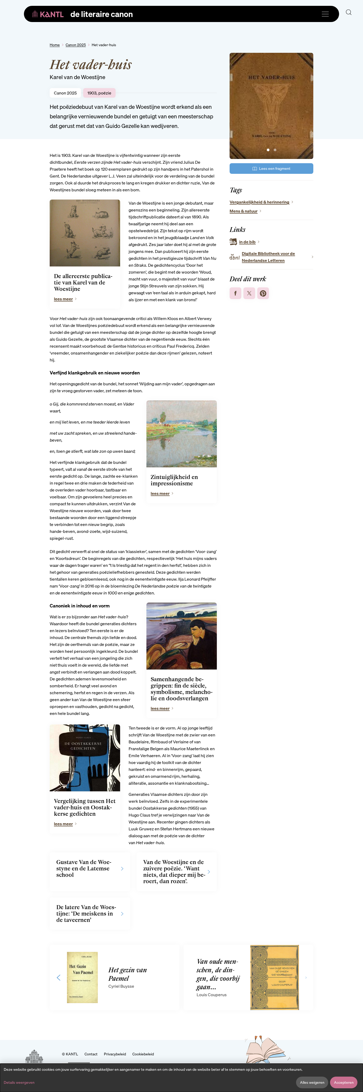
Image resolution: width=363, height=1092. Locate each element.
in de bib (247, 241)
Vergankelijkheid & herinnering (259, 201)
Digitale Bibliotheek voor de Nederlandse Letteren (268, 257)
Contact (91, 1054)
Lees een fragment (274, 168)
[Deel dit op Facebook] (235, 293)
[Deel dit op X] (249, 293)
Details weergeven (19, 1082)
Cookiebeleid (143, 1054)
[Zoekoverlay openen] (348, 12)
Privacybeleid (115, 1054)
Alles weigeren (312, 1082)
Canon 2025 (76, 45)
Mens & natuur (244, 211)
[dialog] (181, 1078)
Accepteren (344, 1082)
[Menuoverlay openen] (325, 14)
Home (55, 45)
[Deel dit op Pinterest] (263, 293)
